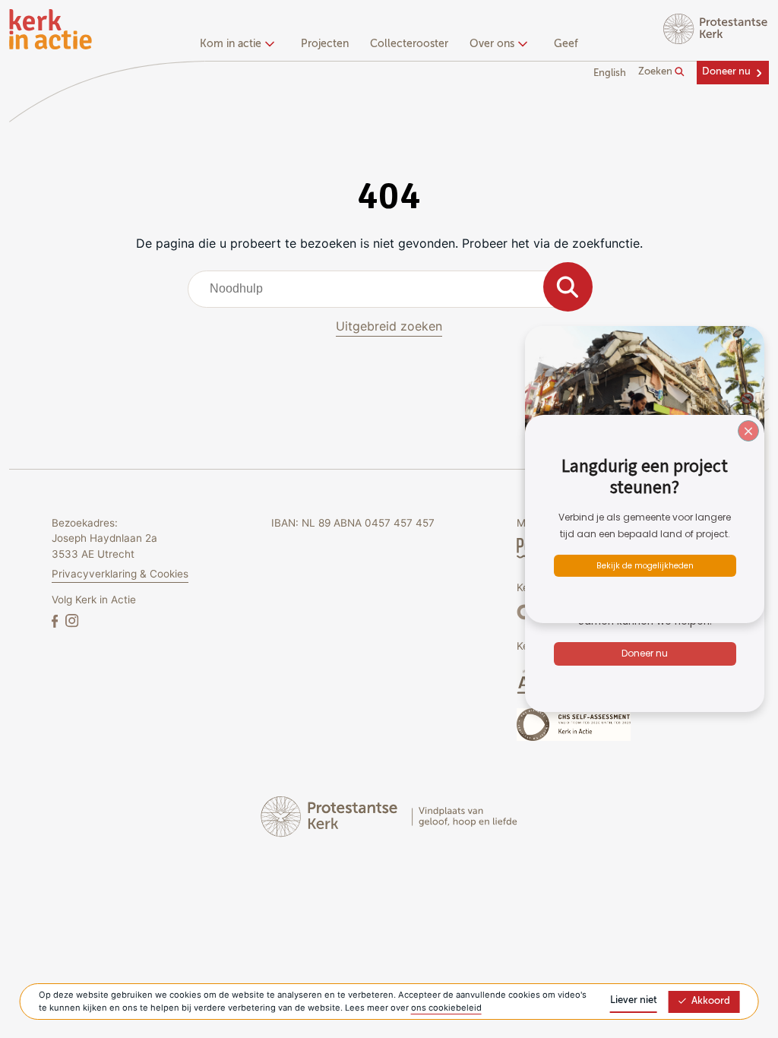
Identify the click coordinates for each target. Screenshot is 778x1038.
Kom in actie (230, 44)
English (609, 73)
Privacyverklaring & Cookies (120, 574)
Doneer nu (726, 72)
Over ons (492, 44)
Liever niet (633, 1000)
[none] (240, 46)
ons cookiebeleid (446, 1007)
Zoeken (656, 72)
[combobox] (389, 289)
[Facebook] (56, 620)
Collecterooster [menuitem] (409, 44)
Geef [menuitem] (566, 44)
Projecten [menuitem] (325, 44)
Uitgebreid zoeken (389, 326)
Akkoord (710, 1001)
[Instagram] (71, 620)
